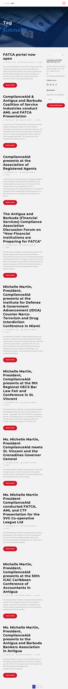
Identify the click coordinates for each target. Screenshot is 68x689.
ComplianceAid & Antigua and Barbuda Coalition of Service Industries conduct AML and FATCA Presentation (22, 106)
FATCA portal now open (19, 56)
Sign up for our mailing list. (55, 95)
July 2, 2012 (9, 595)
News (40, 62)
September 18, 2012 (12, 402)
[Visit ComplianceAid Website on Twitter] (51, 85)
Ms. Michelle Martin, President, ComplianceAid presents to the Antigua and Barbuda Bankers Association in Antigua (22, 639)
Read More (10, 85)
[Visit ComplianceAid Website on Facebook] (56, 85)
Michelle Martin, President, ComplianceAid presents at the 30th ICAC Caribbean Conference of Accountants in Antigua (21, 578)
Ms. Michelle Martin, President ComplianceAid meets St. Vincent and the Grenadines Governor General (23, 449)
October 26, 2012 (11, 245)
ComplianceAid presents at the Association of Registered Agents (20, 163)
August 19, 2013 (11, 62)
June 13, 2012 (10, 654)
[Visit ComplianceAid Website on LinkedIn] (53, 85)
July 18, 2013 (10, 120)
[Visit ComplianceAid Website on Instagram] (48, 85)
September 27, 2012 (12, 329)
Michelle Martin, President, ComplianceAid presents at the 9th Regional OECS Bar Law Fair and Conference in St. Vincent (20, 385)
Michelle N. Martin (27, 62)
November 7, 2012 (11, 172)
